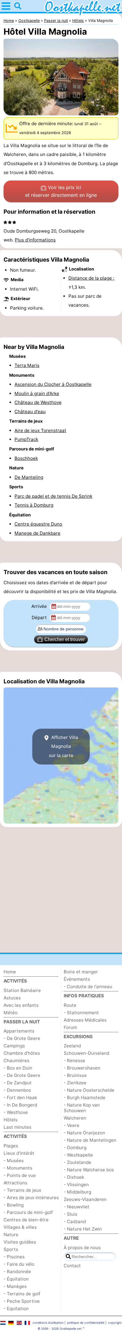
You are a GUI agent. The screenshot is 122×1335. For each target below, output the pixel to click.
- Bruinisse (75, 1075)
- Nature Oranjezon (84, 1133)
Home (10, 972)
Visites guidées (20, 1242)
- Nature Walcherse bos (89, 1170)
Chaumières (16, 1060)
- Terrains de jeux (22, 1190)
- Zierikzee (75, 1083)
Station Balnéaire (22, 990)
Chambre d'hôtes (22, 1053)
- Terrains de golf (22, 1294)
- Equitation (16, 1308)
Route (70, 1005)
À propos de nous (82, 1247)
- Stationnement (81, 1012)
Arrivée (39, 606)
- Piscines (14, 1257)
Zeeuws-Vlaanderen (85, 1199)
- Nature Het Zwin (83, 1229)
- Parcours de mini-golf (28, 1212)
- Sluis (70, 1214)
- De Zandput (18, 1083)
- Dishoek (74, 1177)
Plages (11, 1146)
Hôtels (10, 1120)
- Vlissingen (76, 1184)
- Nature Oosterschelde (89, 1090)
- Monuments (18, 1168)
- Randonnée (17, 1271)
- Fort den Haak (20, 1097)
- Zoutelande (77, 1162)
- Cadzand (75, 1221)
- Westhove (16, 1112)
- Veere (71, 1125)
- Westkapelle (78, 1155)
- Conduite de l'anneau (88, 986)
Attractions (15, 1183)
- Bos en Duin (18, 1068)
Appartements (19, 1031)
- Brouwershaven (82, 1068)
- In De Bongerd (20, 1105)
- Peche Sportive (22, 1301)
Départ (40, 617)
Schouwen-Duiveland (86, 1053)
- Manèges (15, 1286)
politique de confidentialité (86, 1322)
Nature (11, 1234)
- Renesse (74, 1060)
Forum (70, 1027)
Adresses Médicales (85, 1020)
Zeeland (72, 1046)
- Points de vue (20, 1175)
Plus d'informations (35, 240)
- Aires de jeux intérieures (31, 1197)
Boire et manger (81, 972)
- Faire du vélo (19, 1264)
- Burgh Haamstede (84, 1097)
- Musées (14, 1160)
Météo (10, 1012)
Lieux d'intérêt (19, 1153)
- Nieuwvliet (76, 1207)
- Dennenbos (17, 1090)
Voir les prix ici (61, 191)
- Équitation (16, 1279)
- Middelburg (77, 1192)
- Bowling (14, 1205)
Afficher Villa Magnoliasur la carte (63, 746)
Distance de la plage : (91, 278)
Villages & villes (20, 1227)
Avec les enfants (21, 1005)
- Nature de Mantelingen (90, 1140)
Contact (72, 1265)
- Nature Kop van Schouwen (82, 1107)
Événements (77, 979)
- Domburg (75, 1147)
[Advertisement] (61, 327)
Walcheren (75, 1118)
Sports (11, 1249)
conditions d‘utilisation (48, 1322)
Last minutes (17, 1127)
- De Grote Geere (22, 1038)
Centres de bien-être (26, 1220)
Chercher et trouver (64, 639)
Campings (14, 1046)
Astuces (12, 998)
